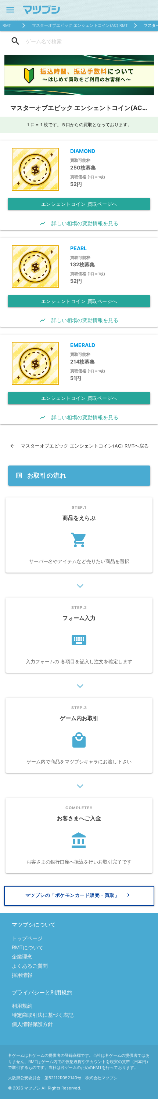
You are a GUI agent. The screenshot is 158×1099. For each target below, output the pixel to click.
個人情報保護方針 (32, 1024)
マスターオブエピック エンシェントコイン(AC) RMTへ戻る (79, 446)
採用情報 (22, 975)
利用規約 (22, 1006)
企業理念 (22, 956)
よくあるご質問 (30, 966)
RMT (7, 25)
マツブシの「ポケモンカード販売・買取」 (78, 895)
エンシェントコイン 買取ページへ (79, 204)
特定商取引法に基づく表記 (42, 1015)
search (15, 41)
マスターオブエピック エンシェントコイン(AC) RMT (80, 25)
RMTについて (27, 947)
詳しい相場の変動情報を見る (79, 223)
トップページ (27, 938)
